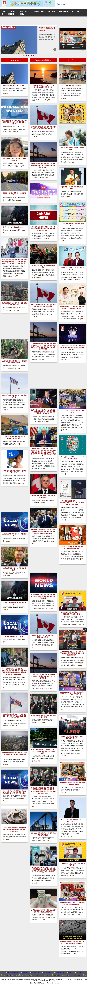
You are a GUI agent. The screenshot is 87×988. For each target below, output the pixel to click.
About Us (10, 975)
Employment (55, 975)
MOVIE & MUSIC (63, 12)
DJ (2, 14)
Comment (37, 975)
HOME (3, 12)
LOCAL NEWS (23, 12)
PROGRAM (12, 12)
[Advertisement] (43, 20)
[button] (63, 47)
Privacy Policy (76, 975)
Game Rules (19, 975)
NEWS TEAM (11, 14)
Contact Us (28, 975)
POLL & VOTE (76, 12)
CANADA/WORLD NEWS (37, 12)
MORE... (22, 14)
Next (54, 49)
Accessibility (65, 975)
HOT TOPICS (51, 12)
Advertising (46, 975)
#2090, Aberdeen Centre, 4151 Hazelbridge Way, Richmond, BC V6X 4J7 (23, 979)
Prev (3, 49)
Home (3, 975)
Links (84, 975)
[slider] (72, 44)
